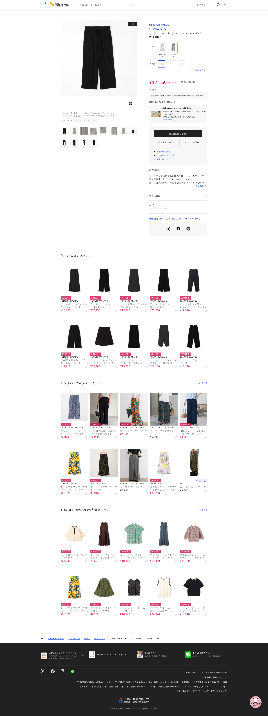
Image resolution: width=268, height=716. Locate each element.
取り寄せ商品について (166, 155)
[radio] (162, 50)
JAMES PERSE (159, 29)
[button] (99, 69)
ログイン (201, 5)
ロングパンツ (99, 639)
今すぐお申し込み (169, 120)
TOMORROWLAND (161, 25)
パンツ (87, 639)
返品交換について (164, 159)
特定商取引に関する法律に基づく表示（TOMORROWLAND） (175, 219)
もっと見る (200, 186)
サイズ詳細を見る (198, 70)
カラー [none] (152, 46)
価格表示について (164, 152)
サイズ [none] (152, 64)
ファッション (74, 639)
